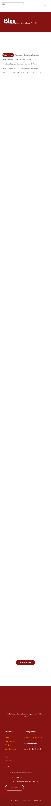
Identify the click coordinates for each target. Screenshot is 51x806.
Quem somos (9, 741)
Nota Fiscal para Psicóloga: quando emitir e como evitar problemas (22, 313)
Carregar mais (25, 662)
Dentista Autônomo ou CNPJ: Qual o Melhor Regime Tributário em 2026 (23, 632)
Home (7, 737)
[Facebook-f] (30, 721)
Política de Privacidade (33, 737)
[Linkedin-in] (39, 721)
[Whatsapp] (12, 721)
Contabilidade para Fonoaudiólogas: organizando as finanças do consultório (24, 246)
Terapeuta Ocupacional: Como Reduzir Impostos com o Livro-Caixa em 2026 (24, 567)
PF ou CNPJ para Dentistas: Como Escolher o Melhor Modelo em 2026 (25, 116)
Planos (7, 753)
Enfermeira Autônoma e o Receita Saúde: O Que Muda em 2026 (25, 504)
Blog (6, 757)
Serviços (8, 745)
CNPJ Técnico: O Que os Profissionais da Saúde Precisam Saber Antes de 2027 (24, 181)
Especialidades (10, 749)
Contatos (8, 760)
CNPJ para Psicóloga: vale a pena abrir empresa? (25, 377)
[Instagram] (21, 721)
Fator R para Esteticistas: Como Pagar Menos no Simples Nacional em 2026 (24, 440)
